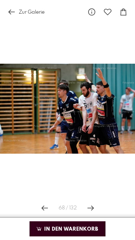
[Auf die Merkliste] (107, 12)
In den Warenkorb (70, 229)
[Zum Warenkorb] (123, 12)
